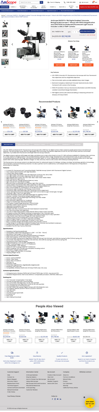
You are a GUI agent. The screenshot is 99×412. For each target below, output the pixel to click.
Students (52, 7)
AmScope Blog (30, 388)
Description (8, 144)
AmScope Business (32, 375)
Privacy (65, 381)
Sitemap (65, 385)
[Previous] (12, 44)
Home (3, 15)
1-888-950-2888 (70, 2)
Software (53, 144)
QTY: (69, 32)
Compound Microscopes (7, 10)
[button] (90, 403)
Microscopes (4, 7)
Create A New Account (54, 375)
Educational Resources (33, 385)
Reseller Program (52, 381)
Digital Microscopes (51, 10)
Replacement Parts (13, 383)
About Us (66, 375)
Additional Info (23, 144)
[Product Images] (5, 24)
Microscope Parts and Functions (36, 383)
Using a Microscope (32, 381)
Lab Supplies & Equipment (23, 6)
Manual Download (12, 390)
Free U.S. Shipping (55, 2)
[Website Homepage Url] (9, 2)
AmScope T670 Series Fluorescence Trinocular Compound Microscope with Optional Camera (87, 56)
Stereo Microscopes (22, 10)
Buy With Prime (71, 6)
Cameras (13, 7)
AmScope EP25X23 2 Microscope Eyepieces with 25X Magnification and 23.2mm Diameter (73, 54)
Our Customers (67, 383)
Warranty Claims (12, 381)
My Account (85, 2)
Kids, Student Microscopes (67, 10)
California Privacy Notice (70, 388)
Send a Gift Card (52, 383)
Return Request (12, 379)
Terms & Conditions (69, 377)
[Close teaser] (84, 397)
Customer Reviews (32, 390)
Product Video (39, 144)
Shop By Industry (43, 6)
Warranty (66, 144)
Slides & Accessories (34, 6)
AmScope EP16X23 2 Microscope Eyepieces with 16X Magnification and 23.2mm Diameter (59, 54)
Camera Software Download (16, 388)
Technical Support (12, 385)
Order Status (11, 392)
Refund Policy (67, 379)
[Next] (46, 44)
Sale (77, 7)
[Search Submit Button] (41, 2)
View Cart (50, 377)
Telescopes (62, 7)
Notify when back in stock (87, 31)
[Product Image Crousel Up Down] (5, 67)
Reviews (78, 144)
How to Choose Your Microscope (36, 379)
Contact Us (10, 377)
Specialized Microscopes (37, 10)
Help (8, 375)
